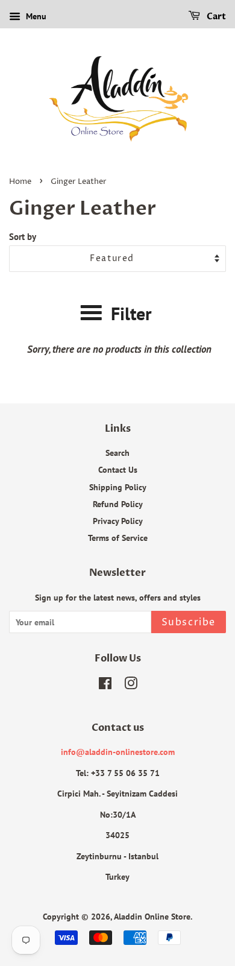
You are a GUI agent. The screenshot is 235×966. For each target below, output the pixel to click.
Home (20, 182)
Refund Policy (118, 504)
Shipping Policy (117, 487)
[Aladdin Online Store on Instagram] (130, 685)
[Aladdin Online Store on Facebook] (105, 685)
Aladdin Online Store (152, 916)
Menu (35, 16)
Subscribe (188, 622)
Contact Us (117, 469)
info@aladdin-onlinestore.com (118, 751)
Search (117, 452)
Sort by (22, 236)
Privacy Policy (118, 520)
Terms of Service (118, 537)
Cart (215, 16)
